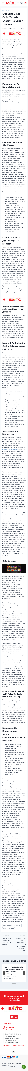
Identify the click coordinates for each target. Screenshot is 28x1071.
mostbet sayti (17, 925)
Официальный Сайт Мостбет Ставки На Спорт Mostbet (7, 940)
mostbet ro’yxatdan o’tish (10, 449)
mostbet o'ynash (7, 925)
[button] (13, 1052)
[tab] (12, 983)
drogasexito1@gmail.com (10, 28)
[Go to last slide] (4, 973)
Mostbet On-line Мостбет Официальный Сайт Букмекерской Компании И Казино (21, 943)
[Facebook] (12, 1017)
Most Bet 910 (5, 10)
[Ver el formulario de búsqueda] (25, 3)
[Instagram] (16, 1017)
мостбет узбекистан (8, 928)
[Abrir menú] (18, 3)
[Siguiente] (24, 973)
